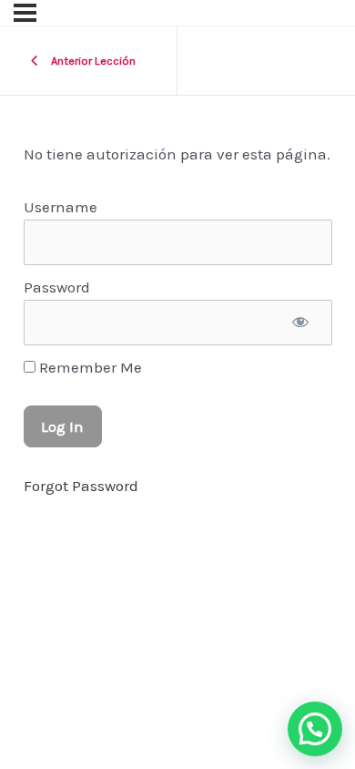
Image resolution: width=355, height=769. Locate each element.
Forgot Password (81, 486)
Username (60, 207)
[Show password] (300, 322)
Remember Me (89, 367)
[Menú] (25, 13)
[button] (315, 729)
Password (57, 287)
